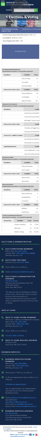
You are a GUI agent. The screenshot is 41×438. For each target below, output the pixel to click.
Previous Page (37, 29)
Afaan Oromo (35, 24)
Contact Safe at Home (14, 335)
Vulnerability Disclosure (17, 436)
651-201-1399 (20, 322)
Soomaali (26, 21)
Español (9, 21)
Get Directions (11, 281)
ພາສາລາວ (24, 24)
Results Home (26, 29)
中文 (17, 24)
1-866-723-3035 (22, 324)
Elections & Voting (23, 17)
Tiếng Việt (35, 21)
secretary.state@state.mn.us (22, 272)
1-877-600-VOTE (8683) (25, 253)
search (9, 10)
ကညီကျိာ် (29, 26)
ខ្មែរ (16, 26)
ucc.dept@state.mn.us (23, 404)
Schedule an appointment (15, 384)
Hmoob (17, 21)
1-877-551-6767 (22, 366)
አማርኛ (21, 26)
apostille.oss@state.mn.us (16, 402)
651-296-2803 (20, 363)
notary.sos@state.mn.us (26, 406)
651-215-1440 (20, 251)
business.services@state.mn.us (23, 397)
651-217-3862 (23, 262)
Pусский (10, 24)
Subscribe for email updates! (20, 434)
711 (20, 255)
